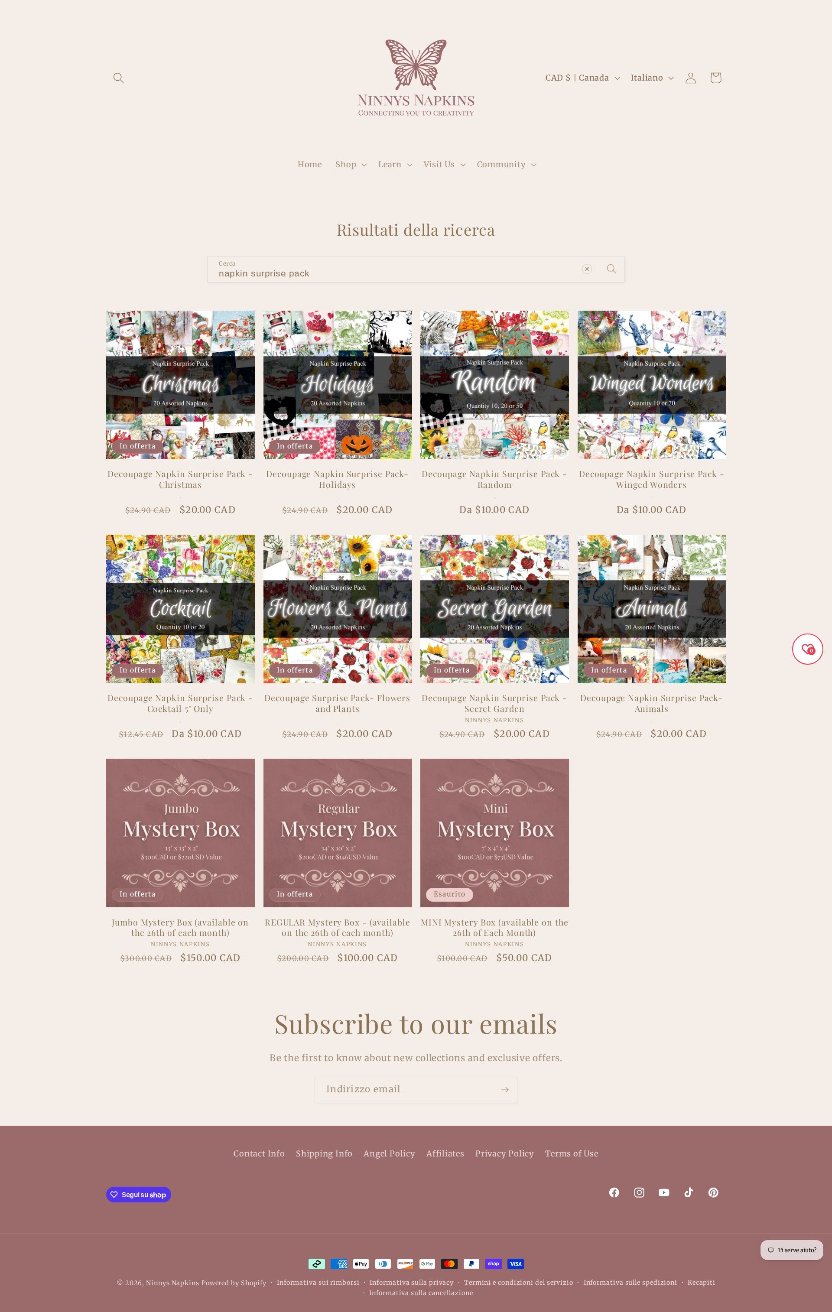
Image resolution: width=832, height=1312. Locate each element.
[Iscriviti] (504, 1090)
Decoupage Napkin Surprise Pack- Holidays (337, 479)
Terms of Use (571, 1154)
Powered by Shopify (234, 1283)
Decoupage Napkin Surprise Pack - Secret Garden (494, 703)
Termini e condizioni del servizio (518, 1282)
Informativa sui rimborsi (318, 1282)
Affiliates (445, 1154)
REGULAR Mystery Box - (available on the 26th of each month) (337, 927)
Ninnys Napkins (172, 1283)
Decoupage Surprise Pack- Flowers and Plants (337, 703)
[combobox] (416, 269)
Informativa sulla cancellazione (421, 1293)
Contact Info (259, 1154)
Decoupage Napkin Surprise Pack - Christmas (180, 479)
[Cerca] (611, 269)
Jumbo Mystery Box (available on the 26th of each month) (180, 927)
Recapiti (701, 1282)
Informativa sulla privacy (412, 1282)
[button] (118, 77)
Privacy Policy (504, 1154)
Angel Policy (389, 1154)
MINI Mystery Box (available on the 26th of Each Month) (495, 927)
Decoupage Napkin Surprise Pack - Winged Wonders (652, 479)
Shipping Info (324, 1154)
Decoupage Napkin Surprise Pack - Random (494, 479)
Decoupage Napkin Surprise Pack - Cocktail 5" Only (180, 703)
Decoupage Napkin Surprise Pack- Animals (651, 703)
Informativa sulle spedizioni (630, 1282)
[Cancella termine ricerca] (587, 269)
